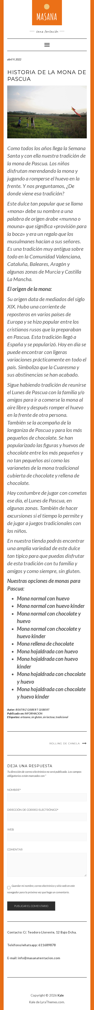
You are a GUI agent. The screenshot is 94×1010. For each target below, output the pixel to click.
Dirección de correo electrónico (32, 809)
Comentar (15, 849)
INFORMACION (33, 713)
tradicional (62, 717)
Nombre (14, 789)
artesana (25, 717)
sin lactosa (49, 717)
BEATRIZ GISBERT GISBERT (33, 709)
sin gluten (36, 717)
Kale (61, 995)
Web (10, 829)
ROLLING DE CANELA (64, 743)
